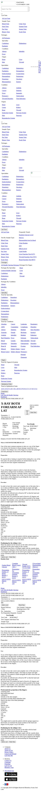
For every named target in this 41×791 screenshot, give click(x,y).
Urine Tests (22, 24)
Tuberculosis (20, 96)
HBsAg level (23, 249)
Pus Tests (5, 29)
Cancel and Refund (10, 754)
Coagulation (14, 327)
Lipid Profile (23, 251)
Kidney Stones (15, 349)
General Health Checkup (8, 270)
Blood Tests (5, 24)
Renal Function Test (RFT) (27, 260)
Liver (20, 59)
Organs (4, 360)
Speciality (4, 292)
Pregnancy (5, 96)
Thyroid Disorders (7, 98)
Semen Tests (23, 29)
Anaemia (3, 332)
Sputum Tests (23, 26)
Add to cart (27, 412)
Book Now (33, 412)
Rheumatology (6, 82)
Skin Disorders (35, 330)
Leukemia (24, 324)
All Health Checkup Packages (10, 265)
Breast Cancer (5, 352)
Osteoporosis (25, 343)
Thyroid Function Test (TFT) (28, 257)
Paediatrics (5, 71)
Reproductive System (8, 118)
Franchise (7, 764)
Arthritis (18, 88)
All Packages (6, 38)
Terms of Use (9, 750)
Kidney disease (15, 352)
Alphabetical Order (7, 384)
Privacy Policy (9, 752)
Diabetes (18, 90)
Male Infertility (25, 341)
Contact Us (8, 760)
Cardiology (5, 43)
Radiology (4, 397)
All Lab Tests (6, 18)
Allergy (4, 51)
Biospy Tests (6, 32)
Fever (3, 54)
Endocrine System (7, 113)
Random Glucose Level (26, 235)
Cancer (4, 90)
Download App (9, 771)
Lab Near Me (9, 755)
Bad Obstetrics (5, 338)
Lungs (4, 107)
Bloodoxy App (9, 767)
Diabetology (22, 43)
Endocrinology (6, 74)
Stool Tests (5, 26)
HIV (20, 246)
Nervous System (21, 113)
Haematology (6, 76)
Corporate (8, 762)
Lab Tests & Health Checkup (9, 395)
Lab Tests (4, 229)
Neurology (5, 79)
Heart (3, 59)
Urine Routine (23, 243)
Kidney (18, 107)
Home (2, 393)
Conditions (4, 319)
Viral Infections (20, 98)
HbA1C (21, 237)
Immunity (19, 93)
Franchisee (5, 391)
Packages (4, 262)
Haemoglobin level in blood (27, 240)
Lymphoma (24, 327)
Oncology (19, 79)
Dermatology (20, 71)
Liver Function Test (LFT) (27, 254)
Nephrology (19, 76)
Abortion (3, 324)
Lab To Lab (8, 766)
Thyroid (21, 62)
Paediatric (5, 46)
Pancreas (19, 115)
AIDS (3, 327)
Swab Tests (22, 32)
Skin (3, 62)
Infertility (22, 51)
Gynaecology (20, 74)
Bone (3, 110)
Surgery (18, 82)
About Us (7, 748)
